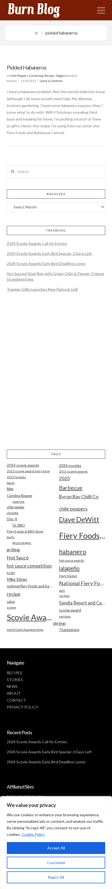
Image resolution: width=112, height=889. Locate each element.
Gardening (36, 75)
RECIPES (14, 672)
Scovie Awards (30, 617)
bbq (10, 488)
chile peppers (73, 509)
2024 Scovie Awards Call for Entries (37, 243)
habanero (72, 551)
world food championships (25, 629)
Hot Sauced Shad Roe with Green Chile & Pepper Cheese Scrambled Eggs (55, 276)
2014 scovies (70, 465)
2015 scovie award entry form (28, 471)
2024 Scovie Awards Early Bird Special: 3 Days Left (49, 253)
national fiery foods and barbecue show (30, 586)
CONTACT (16, 700)
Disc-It (12, 519)
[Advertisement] (56, 375)
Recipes (49, 75)
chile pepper (15, 507)
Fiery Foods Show (82, 535)
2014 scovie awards (23, 465)
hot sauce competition (29, 566)
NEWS (12, 686)
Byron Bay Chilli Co (78, 496)
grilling (13, 549)
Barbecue (70, 487)
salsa (11, 601)
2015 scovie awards (73, 471)
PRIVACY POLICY (22, 707)
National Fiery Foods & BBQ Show (82, 583)
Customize (56, 862)
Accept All (56, 848)
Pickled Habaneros (26, 67)
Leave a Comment (51, 81)
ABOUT (14, 693)
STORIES (15, 679)
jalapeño (69, 568)
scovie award (70, 610)
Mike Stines (17, 579)
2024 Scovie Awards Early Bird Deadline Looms (46, 263)
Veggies (61, 75)
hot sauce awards (71, 560)
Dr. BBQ (19, 525)
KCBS (11, 573)
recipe (13, 594)
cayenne (18, 501)
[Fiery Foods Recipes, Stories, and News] (39, 10)
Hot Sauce (18, 558)
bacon (11, 483)
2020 (64, 478)
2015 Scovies (16, 477)
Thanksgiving (69, 630)
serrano (65, 616)
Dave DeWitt (79, 519)
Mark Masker (68, 576)
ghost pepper (22, 543)
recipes (64, 595)
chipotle (12, 513)
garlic (11, 537)
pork (62, 590)
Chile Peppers (19, 75)
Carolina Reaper (19, 495)
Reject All (56, 877)
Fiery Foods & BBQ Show (25, 531)
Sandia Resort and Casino (82, 602)
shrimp (59, 623)
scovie (11, 607)
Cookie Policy (33, 834)
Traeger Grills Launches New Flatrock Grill (42, 289)
